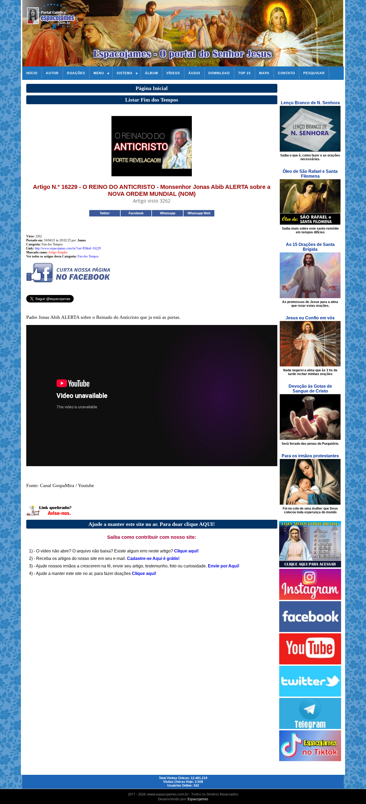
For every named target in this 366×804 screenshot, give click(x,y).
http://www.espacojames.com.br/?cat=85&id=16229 (68, 248)
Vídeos (173, 73)
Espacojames (198, 798)
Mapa (264, 73)
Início (32, 73)
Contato (286, 73)
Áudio (194, 73)
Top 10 (244, 73)
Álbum (151, 73)
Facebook (136, 213)
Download (219, 73)
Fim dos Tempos (88, 256)
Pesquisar (314, 73)
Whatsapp (167, 213)
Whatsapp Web (199, 213)
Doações (76, 73)
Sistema (125, 73)
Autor (52, 73)
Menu (99, 73)
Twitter (105, 213)
